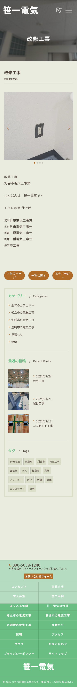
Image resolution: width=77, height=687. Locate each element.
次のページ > (62, 275)
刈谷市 (41, 461)
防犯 (29, 479)
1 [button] (34, 163)
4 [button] (42, 163)
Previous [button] (8, 127)
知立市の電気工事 (22, 312)
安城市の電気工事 (22, 320)
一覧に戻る (38, 275)
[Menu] (68, 10)
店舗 (39, 479)
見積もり (17, 334)
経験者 (35, 470)
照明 (14, 342)
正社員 (13, 470)
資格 (46, 470)
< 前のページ (14, 275)
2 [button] (37, 163)
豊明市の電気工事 (22, 327)
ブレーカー (16, 479)
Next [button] (69, 127)
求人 (24, 470)
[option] (38, 126)
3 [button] (40, 163)
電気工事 (55, 461)
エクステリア (17, 488)
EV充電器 (15, 461)
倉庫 (49, 479)
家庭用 (28, 461)
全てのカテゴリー (22, 305)
